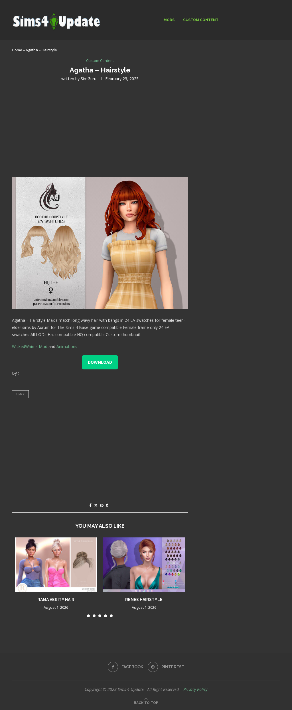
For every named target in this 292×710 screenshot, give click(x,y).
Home (17, 49)
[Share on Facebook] (90, 505)
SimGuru (88, 78)
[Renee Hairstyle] (144, 564)
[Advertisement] (100, 129)
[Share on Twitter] (96, 505)
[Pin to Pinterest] (102, 505)
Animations (66, 346)
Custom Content (200, 20)
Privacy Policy (195, 689)
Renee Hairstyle (144, 599)
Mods (169, 20)
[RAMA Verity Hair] (56, 564)
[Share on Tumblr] (107, 505)
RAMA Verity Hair (55, 599)
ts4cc (20, 394)
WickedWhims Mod (29, 346)
